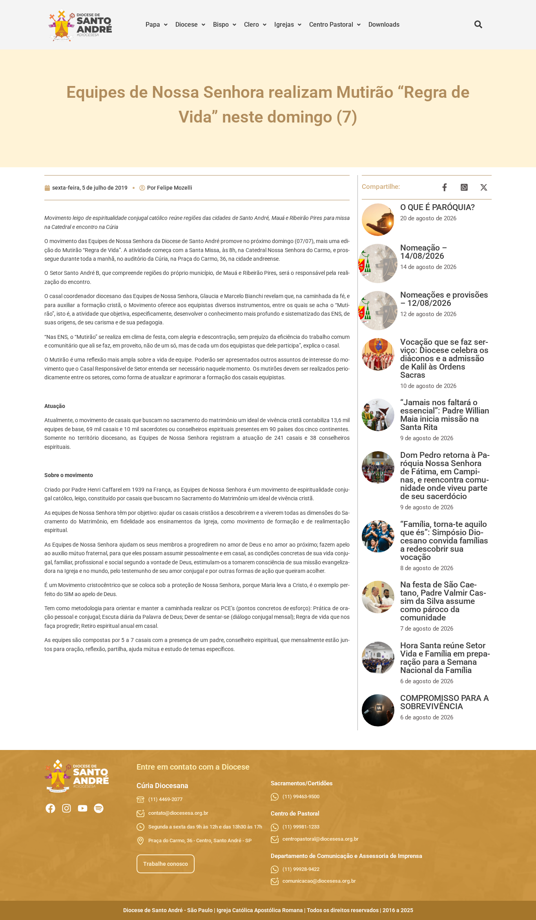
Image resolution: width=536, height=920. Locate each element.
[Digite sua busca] (478, 25)
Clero (251, 24)
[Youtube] (83, 808)
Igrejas (284, 24)
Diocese (186, 24)
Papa (153, 24)
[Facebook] (50, 808)
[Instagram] (66, 808)
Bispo (221, 24)
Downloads (383, 24)
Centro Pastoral (331, 24)
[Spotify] (99, 808)
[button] (156, 25)
